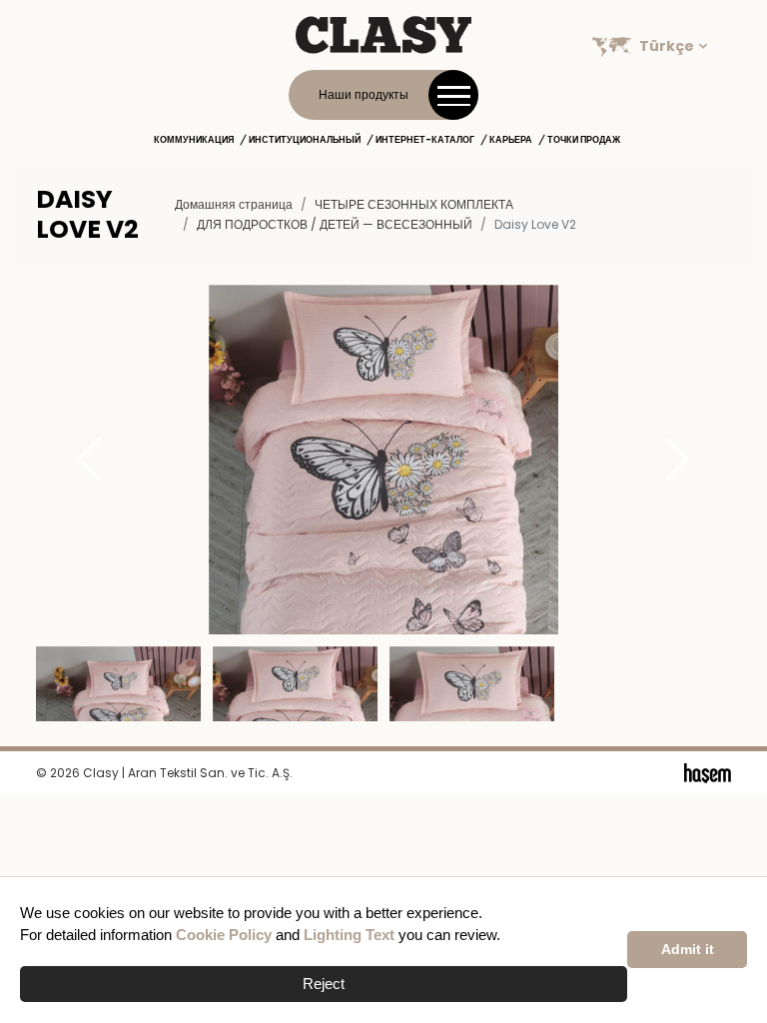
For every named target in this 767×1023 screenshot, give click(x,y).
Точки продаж (583, 140)
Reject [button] (324, 983)
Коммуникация (194, 140)
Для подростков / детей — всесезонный (334, 224)
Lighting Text (349, 934)
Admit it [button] (687, 949)
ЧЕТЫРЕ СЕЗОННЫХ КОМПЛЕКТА (414, 204)
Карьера (510, 140)
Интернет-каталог (425, 140)
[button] (677, 460)
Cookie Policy (224, 934)
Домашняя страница (234, 204)
